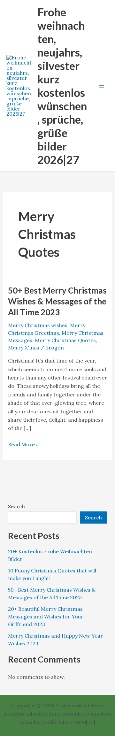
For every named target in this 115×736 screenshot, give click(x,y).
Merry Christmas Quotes (65, 340)
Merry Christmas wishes (37, 325)
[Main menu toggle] (102, 86)
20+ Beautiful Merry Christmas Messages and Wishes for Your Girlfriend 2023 (45, 616)
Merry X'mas (23, 347)
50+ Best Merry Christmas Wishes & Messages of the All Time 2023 (57, 301)
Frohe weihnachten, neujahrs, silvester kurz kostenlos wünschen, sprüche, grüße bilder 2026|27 (62, 85)
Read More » (23, 444)
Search (16, 506)
